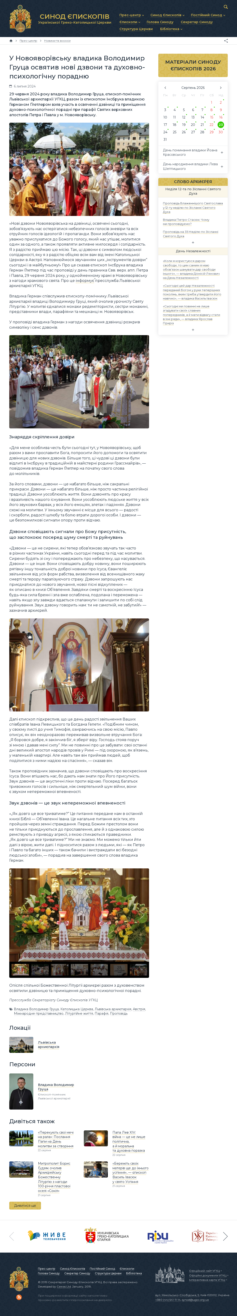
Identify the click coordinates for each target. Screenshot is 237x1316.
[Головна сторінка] (11, 40)
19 (184, 125)
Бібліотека (134, 1273)
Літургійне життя (79, 1013)
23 (221, 125)
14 (202, 117)
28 (202, 132)
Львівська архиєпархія (113, 1009)
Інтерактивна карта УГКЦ (207, 1280)
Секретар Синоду (77, 1273)
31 (165, 139)
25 (174, 132)
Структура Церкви (108, 1273)
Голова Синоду (49, 1273)
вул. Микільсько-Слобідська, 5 (177, 1295)
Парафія (101, 1013)
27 (193, 132)
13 (193, 117)
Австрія (139, 1009)
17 (165, 125)
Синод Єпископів (72, 1268)
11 (174, 117)
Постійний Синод (102, 1268)
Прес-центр (46, 1268)
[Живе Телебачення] (47, 1236)
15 (211, 117)
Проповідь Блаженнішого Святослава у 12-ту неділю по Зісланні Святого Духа (193, 207)
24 (165, 132)
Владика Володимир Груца (36, 1009)
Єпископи (127, 1268)
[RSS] (19, 1297)
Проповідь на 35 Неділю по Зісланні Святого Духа (190, 234)
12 (183, 117)
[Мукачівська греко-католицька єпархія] (106, 1236)
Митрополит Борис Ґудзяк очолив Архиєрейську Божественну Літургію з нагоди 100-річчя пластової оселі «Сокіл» (54, 1177)
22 (211, 125)
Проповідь (119, 1013)
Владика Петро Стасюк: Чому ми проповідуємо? (186, 222)
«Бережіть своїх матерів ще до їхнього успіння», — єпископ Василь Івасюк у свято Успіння (130, 1172)
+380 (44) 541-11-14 (168, 1299)
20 (193, 125)
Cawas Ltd (64, 1286)
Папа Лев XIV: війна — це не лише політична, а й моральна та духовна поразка (128, 1141)
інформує (85, 280)
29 (212, 132)
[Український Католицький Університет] (208, 1236)
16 (220, 117)
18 (174, 125)
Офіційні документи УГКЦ (207, 1275)
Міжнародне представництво (38, 1013)
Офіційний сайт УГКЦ (204, 1270)
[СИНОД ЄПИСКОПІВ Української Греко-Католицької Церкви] (20, 18)
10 (165, 117)
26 (184, 132)
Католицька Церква (76, 1009)
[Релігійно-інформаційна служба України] (161, 1236)
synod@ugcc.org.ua (195, 1299)
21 (202, 125)
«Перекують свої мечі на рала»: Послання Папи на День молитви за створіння (56, 1139)
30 (221, 132)
